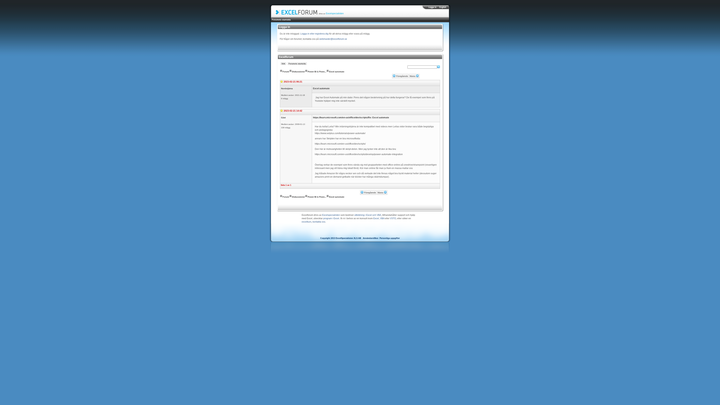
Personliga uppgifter (390, 238)
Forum (286, 71)
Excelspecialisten (335, 13)
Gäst (283, 117)
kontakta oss (319, 221)
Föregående (402, 76)
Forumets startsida (281, 20)
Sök (283, 64)
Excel (376, 218)
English (442, 7)
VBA (382, 218)
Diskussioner (298, 71)
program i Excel (331, 218)
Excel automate (336, 71)
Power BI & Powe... (317, 71)
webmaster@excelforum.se (333, 39)
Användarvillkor (370, 238)
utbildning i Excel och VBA (367, 215)
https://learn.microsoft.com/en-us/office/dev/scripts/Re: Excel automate (351, 117)
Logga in (432, 7)
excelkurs (306, 221)
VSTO (393, 218)
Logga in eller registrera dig (314, 33)
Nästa (412, 76)
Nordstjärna (287, 88)
